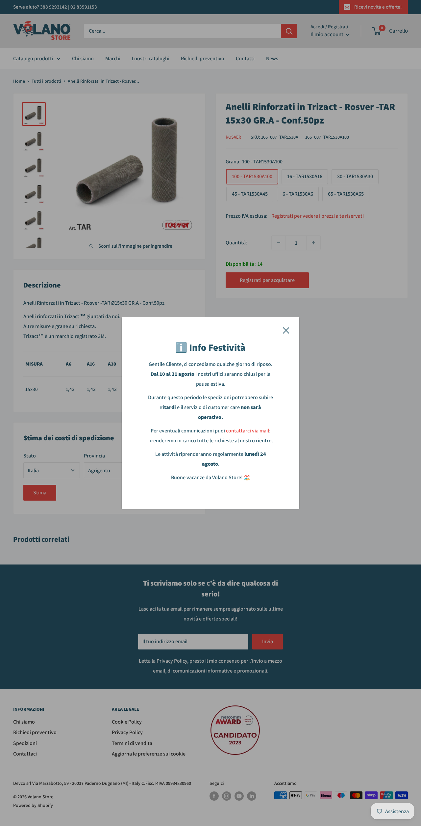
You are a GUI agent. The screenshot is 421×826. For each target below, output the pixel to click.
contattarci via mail (247, 430)
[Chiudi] (286, 330)
